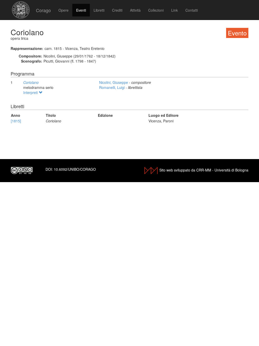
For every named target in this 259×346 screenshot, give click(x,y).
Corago (43, 10)
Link (174, 10)
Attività (135, 10)
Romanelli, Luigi (112, 87)
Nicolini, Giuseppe (114, 82)
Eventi (81, 10)
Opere (63, 10)
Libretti (99, 10)
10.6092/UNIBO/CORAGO (75, 169)
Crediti (117, 10)
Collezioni (156, 10)
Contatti (191, 10)
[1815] (16, 120)
